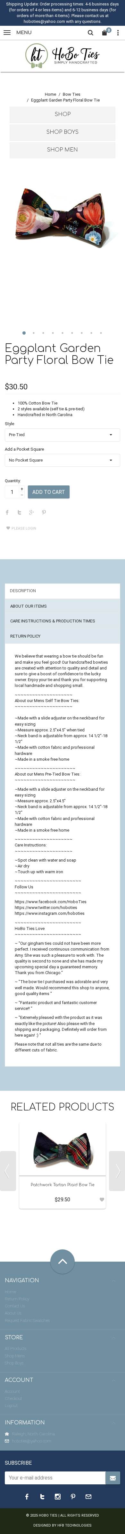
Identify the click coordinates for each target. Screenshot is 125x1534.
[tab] (62, 114)
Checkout (13, 1398)
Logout (11, 1405)
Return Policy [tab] (25, 636)
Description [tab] (23, 590)
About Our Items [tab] (28, 606)
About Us (13, 1313)
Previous (8, 1171)
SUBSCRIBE (18, 1463)
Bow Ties (71, 94)
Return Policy (17, 1298)
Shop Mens (15, 1355)
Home (50, 94)
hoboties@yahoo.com (31, 1441)
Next (117, 1171)
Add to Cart (48, 492)
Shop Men (62, 150)
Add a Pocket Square (24, 449)
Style (9, 423)
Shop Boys (62, 132)
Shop (63, 114)
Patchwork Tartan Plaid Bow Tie (62, 1185)
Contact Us (15, 1306)
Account (12, 1391)
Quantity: (13, 480)
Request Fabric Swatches (27, 1320)
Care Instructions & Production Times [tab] (52, 621)
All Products (15, 1348)
